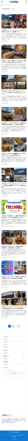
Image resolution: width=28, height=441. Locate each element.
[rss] (18, 432)
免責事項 (18, 434)
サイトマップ (4, 434)
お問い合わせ (23, 434)
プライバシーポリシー (12, 434)
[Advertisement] (14, 395)
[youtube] (16, 432)
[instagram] (13, 432)
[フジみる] (14, 2)
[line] (15, 432)
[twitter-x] (11, 432)
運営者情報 (14, 436)
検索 (14, 373)
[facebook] (9, 432)
